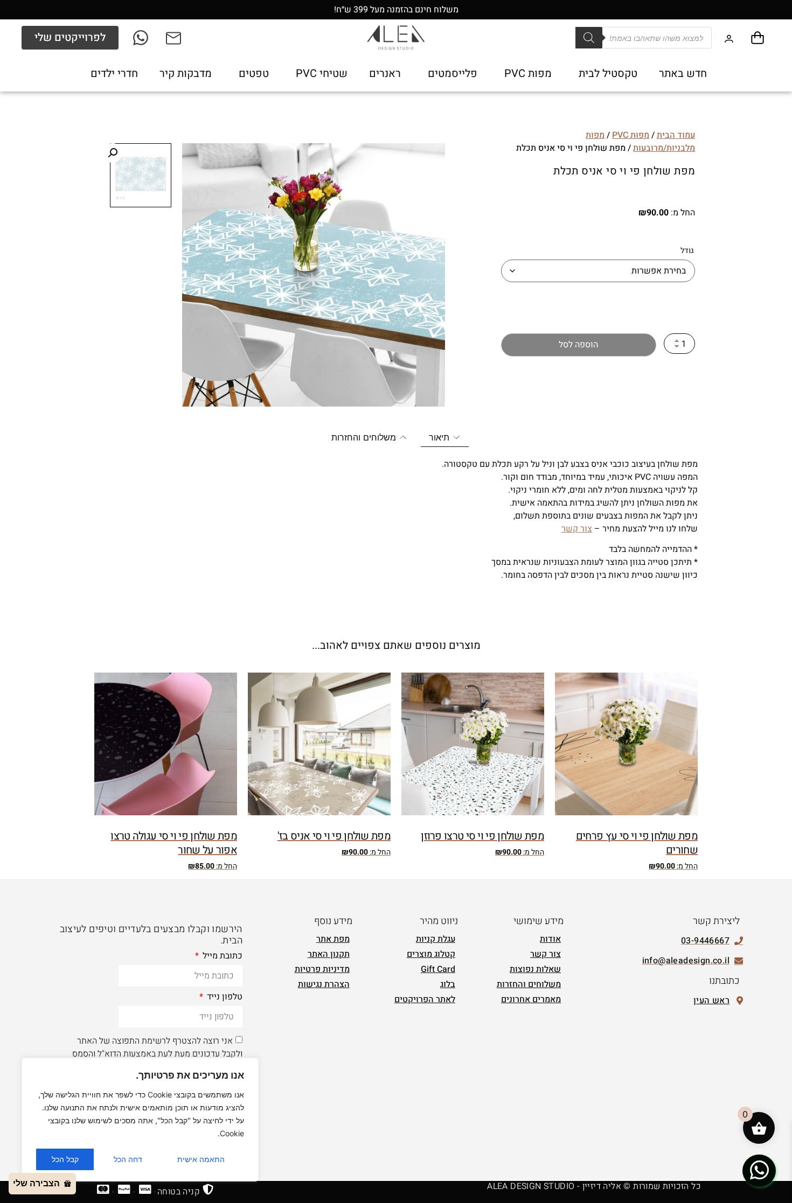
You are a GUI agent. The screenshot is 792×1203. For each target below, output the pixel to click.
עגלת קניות (435, 939)
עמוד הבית (676, 135)
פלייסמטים (452, 73)
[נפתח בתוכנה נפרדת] (174, 37)
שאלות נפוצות (535, 969)
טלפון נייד (223, 997)
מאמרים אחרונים (531, 999)
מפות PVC (528, 73)
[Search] (588, 37)
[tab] (445, 437)
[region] (140, 1119)
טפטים (254, 73)
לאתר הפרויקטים (424, 999)
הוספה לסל (578, 344)
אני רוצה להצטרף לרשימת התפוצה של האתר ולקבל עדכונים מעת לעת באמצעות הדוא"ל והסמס (157, 1047)
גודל (687, 251)
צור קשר (576, 528)
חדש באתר (683, 73)
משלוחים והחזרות (529, 984)
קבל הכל (65, 1159)
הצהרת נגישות (324, 984)
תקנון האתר (329, 954)
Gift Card (438, 969)
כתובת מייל (221, 957)
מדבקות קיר (185, 73)
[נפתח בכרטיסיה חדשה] (141, 37)
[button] (112, 153)
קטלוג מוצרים (431, 954)
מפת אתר (333, 939)
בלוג (447, 984)
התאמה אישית (201, 1159)
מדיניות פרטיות (322, 969)
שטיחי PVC (322, 73)
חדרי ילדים (114, 73)
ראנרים (385, 73)
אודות (550, 939)
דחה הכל (128, 1159)
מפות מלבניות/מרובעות (640, 142)
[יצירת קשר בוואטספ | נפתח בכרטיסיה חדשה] (759, 1170)
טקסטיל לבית (608, 73)
